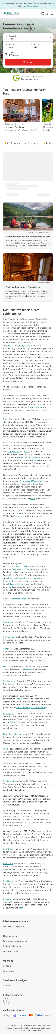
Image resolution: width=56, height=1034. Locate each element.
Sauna (9, 675)
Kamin (22, 907)
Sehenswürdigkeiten (17, 578)
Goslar (27, 451)
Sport (5, 419)
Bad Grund (8, 849)
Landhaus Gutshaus (14, 127)
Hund (10, 587)
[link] (28, 62)
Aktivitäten (29, 566)
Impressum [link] (8, 971)
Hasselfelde (28, 669)
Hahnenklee (8, 637)
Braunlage (8, 863)
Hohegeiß (7, 648)
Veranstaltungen (18, 598)
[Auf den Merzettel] (37, 101)
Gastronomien (12, 566)
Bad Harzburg (9, 881)
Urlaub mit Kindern (16, 584)
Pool (32, 498)
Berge (12, 722)
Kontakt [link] (7, 965)
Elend (5, 666)
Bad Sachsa (8, 713)
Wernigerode (23, 345)
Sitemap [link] (7, 985)
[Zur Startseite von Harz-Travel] (11, 14)
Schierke (7, 899)
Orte (33, 484)
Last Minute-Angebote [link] (13, 926)
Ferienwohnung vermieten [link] (15, 941)
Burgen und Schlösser (27, 457)
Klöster (35, 460)
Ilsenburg (7, 622)
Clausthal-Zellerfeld (12, 734)
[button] (28, 54)
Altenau (8, 345)
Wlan (19, 363)
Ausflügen (20, 698)
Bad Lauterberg (10, 781)
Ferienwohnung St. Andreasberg (31, 707)
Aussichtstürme (35, 407)
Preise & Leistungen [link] (12, 946)
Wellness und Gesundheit (31, 481)
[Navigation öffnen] (52, 13)
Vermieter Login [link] (10, 951)
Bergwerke (19, 516)
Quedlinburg (13, 451)
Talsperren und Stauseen (23, 569)
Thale (5, 748)
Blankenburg (9, 681)
